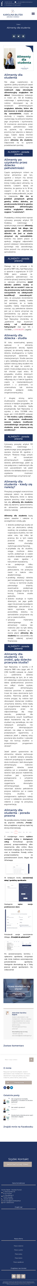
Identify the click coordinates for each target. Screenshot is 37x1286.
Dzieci (18, 24)
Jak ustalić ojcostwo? (18, 1107)
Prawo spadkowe (18, 1262)
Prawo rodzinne (18, 1246)
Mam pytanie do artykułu (18, 994)
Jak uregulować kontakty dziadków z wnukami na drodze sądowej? (22, 1100)
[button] (33, 13)
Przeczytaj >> (14, 1104)
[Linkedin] (11, 1087)
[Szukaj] (31, 1060)
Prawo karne (18, 1258)
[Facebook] (14, 1276)
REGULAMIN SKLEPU (28, 1283)
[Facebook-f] (4, 1087)
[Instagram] (8, 1087)
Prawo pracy (18, 1254)
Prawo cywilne (18, 1250)
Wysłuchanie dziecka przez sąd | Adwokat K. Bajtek (22, 1116)
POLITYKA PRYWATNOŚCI (16, 1283)
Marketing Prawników (24, 1284)
